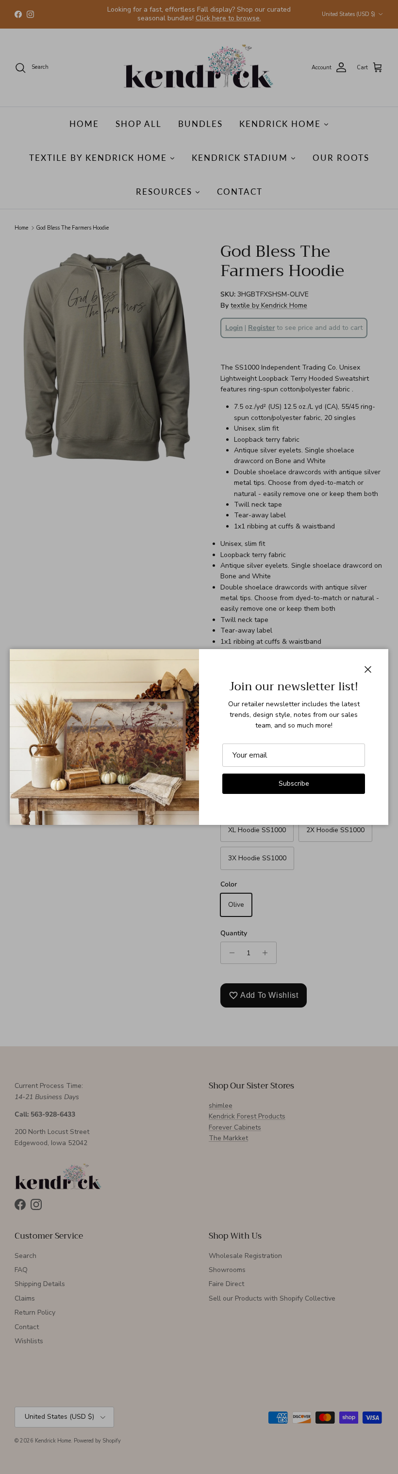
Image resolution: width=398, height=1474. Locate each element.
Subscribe (294, 783)
